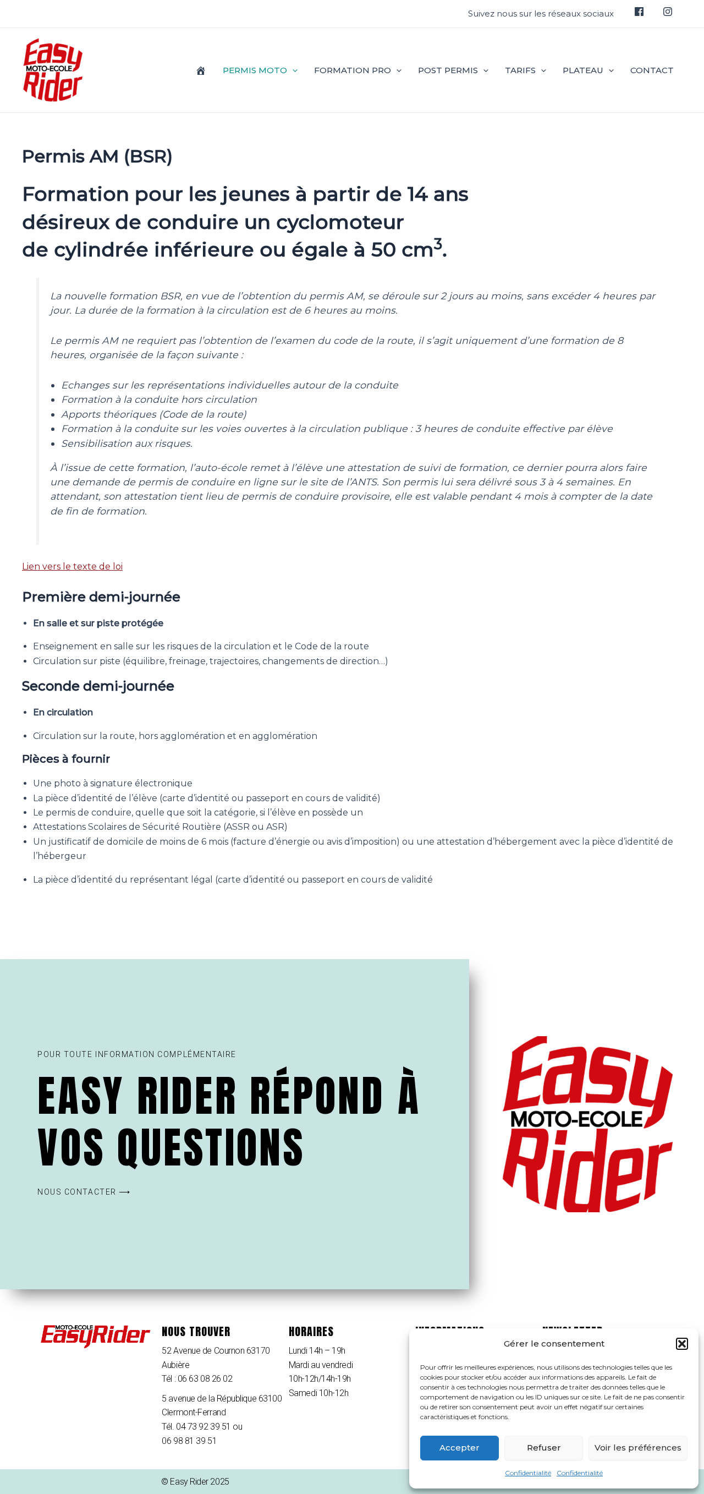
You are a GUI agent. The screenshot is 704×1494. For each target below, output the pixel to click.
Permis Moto (255, 70)
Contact (652, 70)
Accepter (459, 1447)
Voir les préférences (638, 1447)
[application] (292, 70)
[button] (682, 1343)
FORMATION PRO (352, 70)
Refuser (544, 1447)
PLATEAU (583, 70)
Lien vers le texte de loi (72, 566)
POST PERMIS (448, 70)
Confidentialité (528, 1473)
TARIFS (520, 70)
